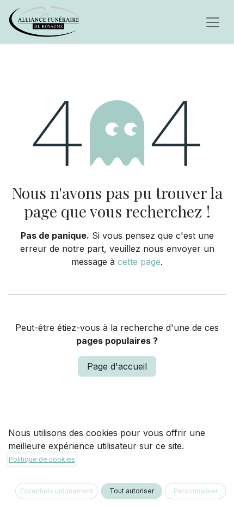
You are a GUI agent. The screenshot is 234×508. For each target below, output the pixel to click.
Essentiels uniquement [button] (56, 491)
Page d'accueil (117, 366)
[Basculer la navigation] (213, 21)
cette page (139, 261)
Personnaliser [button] (196, 491)
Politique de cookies (42, 459)
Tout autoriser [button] (131, 491)
